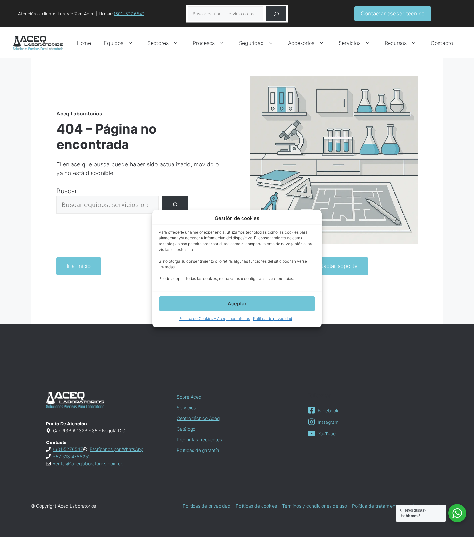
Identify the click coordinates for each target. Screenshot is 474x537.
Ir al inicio (79, 266)
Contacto (442, 43)
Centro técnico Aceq (198, 418)
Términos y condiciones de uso (314, 506)
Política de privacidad (272, 318)
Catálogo (186, 429)
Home (84, 43)
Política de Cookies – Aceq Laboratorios (214, 318)
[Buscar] (276, 13)
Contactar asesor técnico (393, 13)
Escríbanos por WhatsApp (116, 449)
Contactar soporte (334, 266)
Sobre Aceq (189, 397)
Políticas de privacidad (207, 506)
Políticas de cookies (256, 506)
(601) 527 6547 (129, 13)
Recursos (396, 43)
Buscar (66, 191)
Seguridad (251, 43)
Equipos (113, 43)
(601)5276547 (68, 449)
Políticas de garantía (198, 450)
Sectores (158, 43)
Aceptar (237, 304)
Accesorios (301, 43)
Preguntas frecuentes (199, 439)
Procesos (204, 43)
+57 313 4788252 (72, 456)
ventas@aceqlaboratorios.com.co (88, 463)
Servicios (349, 43)
